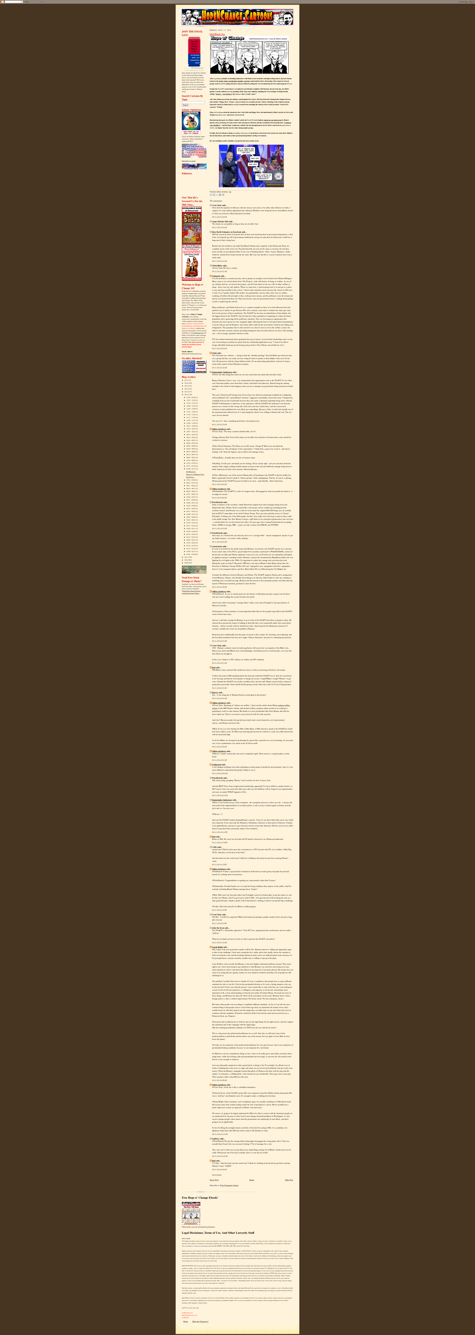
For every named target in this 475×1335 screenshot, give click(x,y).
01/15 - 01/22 (191, 548)
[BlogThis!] (214, 194)
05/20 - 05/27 (191, 497)
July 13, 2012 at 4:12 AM (219, 261)
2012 (186, 394)
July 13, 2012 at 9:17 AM (219, 663)
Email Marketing (191, 70)
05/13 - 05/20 (191, 500)
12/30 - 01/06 (191, 397)
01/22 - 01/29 (191, 545)
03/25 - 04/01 (191, 520)
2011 (186, 557)
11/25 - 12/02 (191, 412)
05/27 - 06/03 (191, 494)
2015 (186, 386)
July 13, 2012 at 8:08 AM (219, 497)
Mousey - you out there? (224, 94)
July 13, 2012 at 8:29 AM (219, 542)
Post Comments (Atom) (229, 1185)
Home (251, 1180)
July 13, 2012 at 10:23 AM (220, 795)
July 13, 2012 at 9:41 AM (219, 698)
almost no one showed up (272, 120)
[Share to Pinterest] (223, 194)
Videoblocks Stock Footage (191, 591)
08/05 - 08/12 (191, 457)
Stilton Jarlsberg (219, 429)
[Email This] (211, 194)
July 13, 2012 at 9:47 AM (219, 760)
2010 (186, 560)
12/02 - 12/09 (191, 409)
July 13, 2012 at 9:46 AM (219, 746)
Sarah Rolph (217, 947)
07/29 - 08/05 (191, 460)
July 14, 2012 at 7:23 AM (219, 942)
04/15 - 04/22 (191, 511)
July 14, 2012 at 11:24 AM (220, 1134)
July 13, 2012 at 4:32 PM (219, 923)
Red (213, 667)
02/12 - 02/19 (191, 537)
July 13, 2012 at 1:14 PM (219, 864)
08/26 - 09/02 (191, 449)
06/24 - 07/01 (191, 483)
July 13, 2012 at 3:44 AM (219, 217)
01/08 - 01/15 (191, 551)
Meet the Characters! (200, 1321)
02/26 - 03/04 (191, 531)
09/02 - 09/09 (191, 446)
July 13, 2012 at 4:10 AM (219, 227)
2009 (186, 563)
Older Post (289, 1180)
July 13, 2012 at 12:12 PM (219, 832)
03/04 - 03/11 (191, 528)
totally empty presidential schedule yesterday (234, 81)
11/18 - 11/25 (191, 414)
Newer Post (214, 1180)
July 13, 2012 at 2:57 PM (219, 910)
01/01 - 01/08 (191, 554)
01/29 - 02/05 (191, 543)
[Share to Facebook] (220, 194)
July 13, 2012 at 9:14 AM (219, 641)
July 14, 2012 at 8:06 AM (219, 1080)
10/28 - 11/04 (191, 423)
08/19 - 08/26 (191, 452)
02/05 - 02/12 (191, 540)
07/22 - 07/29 (191, 463)
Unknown (216, 276)
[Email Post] (229, 192)
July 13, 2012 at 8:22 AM (219, 528)
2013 (186, 392)
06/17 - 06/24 (191, 486)
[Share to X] (217, 194)
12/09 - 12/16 (191, 406)
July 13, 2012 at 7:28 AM (219, 367)
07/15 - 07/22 (191, 466)
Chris (214, 353)
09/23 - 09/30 (191, 437)
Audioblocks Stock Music (190, 593)
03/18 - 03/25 (191, 523)
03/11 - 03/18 (191, 526)
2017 (186, 380)
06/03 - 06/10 (191, 491)
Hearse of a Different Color (195, 474)
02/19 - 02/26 (191, 534)
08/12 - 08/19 (191, 454)
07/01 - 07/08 (191, 480)
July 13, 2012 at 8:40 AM (219, 587)
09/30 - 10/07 (191, 434)
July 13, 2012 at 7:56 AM (219, 424)
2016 (186, 383)
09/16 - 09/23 (191, 440)
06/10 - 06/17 (191, 488)
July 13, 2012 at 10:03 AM (220, 773)
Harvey (215, 692)
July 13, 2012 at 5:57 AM (219, 271)
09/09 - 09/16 (191, 443)
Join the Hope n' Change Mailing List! (194, 46)
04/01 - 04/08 (191, 517)
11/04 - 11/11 (191, 420)
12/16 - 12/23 (191, 403)
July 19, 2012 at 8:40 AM (219, 1169)
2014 (186, 389)
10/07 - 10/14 (191, 431)
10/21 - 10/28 (191, 426)
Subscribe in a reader (189, 161)
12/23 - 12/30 (191, 400)
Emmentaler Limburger (222, 372)
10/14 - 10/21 (191, 429)
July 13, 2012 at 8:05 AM (219, 484)
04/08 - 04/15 (191, 514)
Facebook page (198, 333)
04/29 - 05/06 (191, 506)
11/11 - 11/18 (191, 417)
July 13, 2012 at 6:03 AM (219, 348)
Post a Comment (217, 1175)
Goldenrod (216, 764)
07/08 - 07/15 (191, 469)
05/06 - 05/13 (191, 503)
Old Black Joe (191, 472)
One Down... (190, 477)
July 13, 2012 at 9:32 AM (219, 688)
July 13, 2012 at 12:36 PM (219, 842)
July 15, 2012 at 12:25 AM (220, 1156)
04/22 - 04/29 (191, 508)
